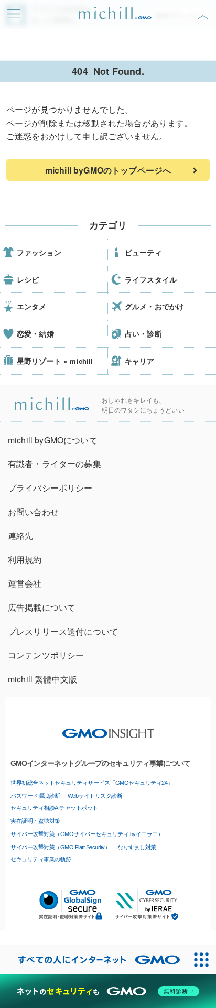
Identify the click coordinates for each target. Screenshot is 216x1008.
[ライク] (204, 10)
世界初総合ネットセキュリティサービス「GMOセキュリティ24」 (91, 782)
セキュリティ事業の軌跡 (40, 859)
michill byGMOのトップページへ (108, 170)
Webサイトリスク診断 (95, 796)
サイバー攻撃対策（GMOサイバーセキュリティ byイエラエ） (86, 834)
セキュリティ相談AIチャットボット (54, 808)
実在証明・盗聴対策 (35, 821)
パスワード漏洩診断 (35, 796)
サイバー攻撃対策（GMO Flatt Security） (60, 847)
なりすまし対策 (136, 847)
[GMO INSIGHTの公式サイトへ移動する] (108, 728)
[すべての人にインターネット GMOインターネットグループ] (93, 959)
